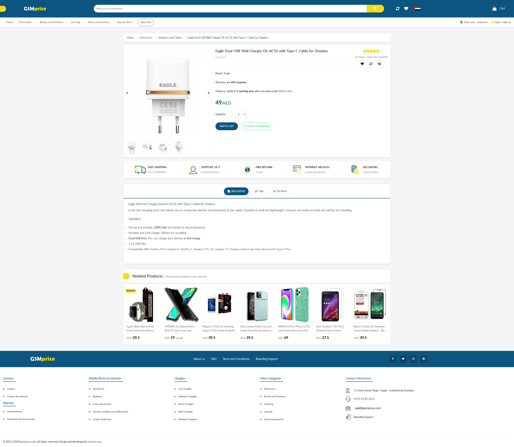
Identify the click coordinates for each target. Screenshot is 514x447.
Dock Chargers (186, 404)
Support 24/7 (210, 167)
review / (361, 57)
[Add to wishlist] (406, 9)
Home (9, 22)
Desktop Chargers (187, 396)
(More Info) (285, 91)
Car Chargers (185, 389)
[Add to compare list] (397, 9)
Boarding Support (267, 359)
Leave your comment (377, 57)
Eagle (227, 73)
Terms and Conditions (236, 359)
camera (11, 389)
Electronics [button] (25, 22)
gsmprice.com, (28, 442)
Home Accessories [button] (98, 22)
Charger (153, 204)
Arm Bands (98, 389)
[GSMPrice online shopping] (35, 8)
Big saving (370, 167)
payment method (317, 167)
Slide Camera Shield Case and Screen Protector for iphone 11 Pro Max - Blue (256, 329)
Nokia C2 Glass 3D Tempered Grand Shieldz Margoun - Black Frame (370, 329)
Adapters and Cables (170, 38)
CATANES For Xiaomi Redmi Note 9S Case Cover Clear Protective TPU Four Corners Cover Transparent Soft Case (180, 329)
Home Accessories (273, 419)
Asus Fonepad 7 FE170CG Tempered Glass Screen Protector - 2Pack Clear (330, 329)
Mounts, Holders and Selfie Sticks (110, 411)
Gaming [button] (75, 22)
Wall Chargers (185, 411)
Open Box (145, 22)
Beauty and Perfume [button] (51, 22)
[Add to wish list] (362, 64)
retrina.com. (95, 442)
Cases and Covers (102, 404)
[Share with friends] (379, 64)
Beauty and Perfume (275, 396)
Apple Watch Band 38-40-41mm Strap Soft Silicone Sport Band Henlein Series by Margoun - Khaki (142, 329)
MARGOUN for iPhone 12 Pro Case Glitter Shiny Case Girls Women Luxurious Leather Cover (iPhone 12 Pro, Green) (294, 329)
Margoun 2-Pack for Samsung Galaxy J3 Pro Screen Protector (218, 328)
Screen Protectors (102, 419)
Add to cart (227, 126)
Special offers (124, 22)
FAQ (213, 359)
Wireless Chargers (187, 419)
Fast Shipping (157, 167)
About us (199, 359)
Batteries (97, 396)
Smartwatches (14, 411)
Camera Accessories (17, 396)
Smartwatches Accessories (21, 419)
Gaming (268, 411)
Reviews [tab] (282, 191)
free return (264, 167)
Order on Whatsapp (258, 126)
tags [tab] (261, 191)
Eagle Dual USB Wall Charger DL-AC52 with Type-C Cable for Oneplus (228, 38)
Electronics (146, 38)
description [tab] (238, 191)
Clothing (268, 404)
